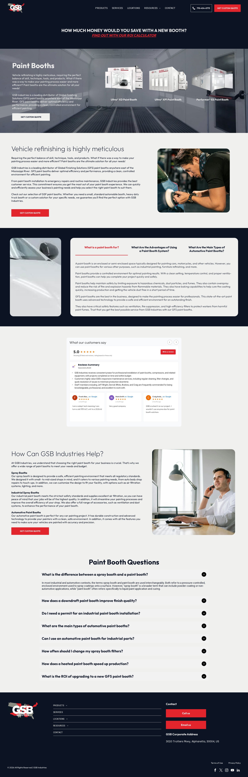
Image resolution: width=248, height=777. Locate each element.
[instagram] (226, 770)
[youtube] (232, 770)
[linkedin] (238, 770)
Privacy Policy (234, 763)
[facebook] (215, 770)
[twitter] (220, 770)
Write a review (168, 352)
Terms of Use (217, 763)
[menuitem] (101, 8)
